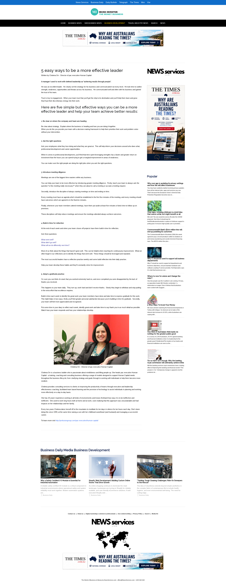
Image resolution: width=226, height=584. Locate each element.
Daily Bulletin (111, 2)
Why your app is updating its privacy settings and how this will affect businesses (165, 184)
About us (80, 514)
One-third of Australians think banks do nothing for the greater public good (162, 333)
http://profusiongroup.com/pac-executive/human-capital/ (77, 420)
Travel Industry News (138, 23)
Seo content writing (124, 514)
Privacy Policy (138, 514)
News (162, 23)
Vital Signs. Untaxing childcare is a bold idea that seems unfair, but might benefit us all (164, 213)
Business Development (115, 23)
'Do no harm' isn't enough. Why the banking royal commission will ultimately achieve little (165, 362)
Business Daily (97, 2)
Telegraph (123, 2)
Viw (148, 2)
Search (154, 23)
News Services (82, 2)
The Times (134, 2)
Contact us (71, 514)
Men (143, 2)
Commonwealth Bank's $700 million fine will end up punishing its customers (164, 231)
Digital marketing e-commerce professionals (101, 514)
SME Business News (93, 23)
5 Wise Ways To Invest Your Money (161, 305)
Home (63, 23)
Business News (75, 23)
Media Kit (155, 514)
